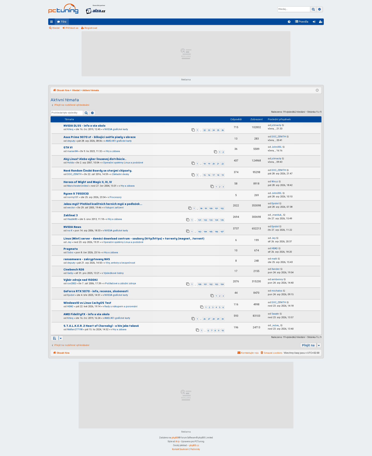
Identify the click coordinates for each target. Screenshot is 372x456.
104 (222, 284)
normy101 (72, 197)
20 (213, 163)
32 (204, 130)
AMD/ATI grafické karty (119, 141)
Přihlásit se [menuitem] (315, 22)
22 (223, 163)
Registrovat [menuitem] (321, 22)
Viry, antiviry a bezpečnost (120, 262)
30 (223, 319)
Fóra (63, 21)
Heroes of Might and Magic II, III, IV (88, 182)
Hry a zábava (113, 151)
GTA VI (68, 147)
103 (216, 284)
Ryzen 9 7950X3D (76, 193)
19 (209, 163)
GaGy (70, 273)
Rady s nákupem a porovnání (120, 306)
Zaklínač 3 (71, 215)
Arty (177, 441)
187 (222, 231)
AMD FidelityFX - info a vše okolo (87, 314)
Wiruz (274, 181)
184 (205, 231)
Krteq (70, 129)
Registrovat (91, 28)
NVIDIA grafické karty (116, 129)
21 (218, 163)
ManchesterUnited (77, 185)
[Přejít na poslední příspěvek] (283, 125)
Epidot (275, 203)
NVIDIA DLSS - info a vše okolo (84, 125)
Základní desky (120, 174)
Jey (69, 242)
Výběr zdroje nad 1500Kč (81, 280)
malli (274, 258)
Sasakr (275, 313)
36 (223, 130)
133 (210, 220)
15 (204, 175)
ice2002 (71, 283)
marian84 (72, 151)
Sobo (70, 252)
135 (222, 220)
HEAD (274, 248)
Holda (70, 162)
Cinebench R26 (74, 269)
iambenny (277, 279)
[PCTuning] (63, 8)
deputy (71, 141)
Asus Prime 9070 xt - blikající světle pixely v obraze (100, 137)
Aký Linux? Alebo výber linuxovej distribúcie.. (95, 159)
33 (209, 130)
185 (210, 231)
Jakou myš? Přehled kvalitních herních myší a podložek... (103, 204)
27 (209, 319)
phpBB (175, 437)
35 (218, 130)
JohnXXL (276, 147)
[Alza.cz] (95, 9)
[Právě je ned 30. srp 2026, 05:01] (317, 90)
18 (204, 163)
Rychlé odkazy (52, 22)
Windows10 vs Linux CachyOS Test (87, 303)
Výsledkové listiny (114, 273)
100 (210, 208)
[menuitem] (289, 21)
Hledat (55, 28)
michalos (276, 290)
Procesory (115, 197)
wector (71, 207)
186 (216, 231)
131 (199, 220)
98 (201, 208)
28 (213, 319)
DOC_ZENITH (278, 136)
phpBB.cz (194, 445)
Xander (275, 269)
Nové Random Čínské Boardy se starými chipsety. (98, 170)
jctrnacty (276, 125)
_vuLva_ (275, 325)
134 (216, 220)
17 (213, 175)
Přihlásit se (72, 28)
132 (205, 220)
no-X (69, 230)
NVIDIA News (72, 227)
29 (218, 319)
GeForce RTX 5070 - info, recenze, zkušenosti (96, 291)
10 (223, 330)
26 (204, 319)
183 (199, 231)
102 (222, 208)
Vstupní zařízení (114, 207)
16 (209, 175)
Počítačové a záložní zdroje (120, 283)
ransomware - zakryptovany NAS (87, 259)
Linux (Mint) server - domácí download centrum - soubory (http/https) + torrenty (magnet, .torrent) (134, 238)
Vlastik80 (72, 219)
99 (206, 208)
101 (216, 208)
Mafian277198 (74, 329)
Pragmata (71, 249)
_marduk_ (276, 214)
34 (213, 130)
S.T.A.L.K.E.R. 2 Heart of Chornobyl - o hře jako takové (101, 326)
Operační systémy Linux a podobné (123, 162)
